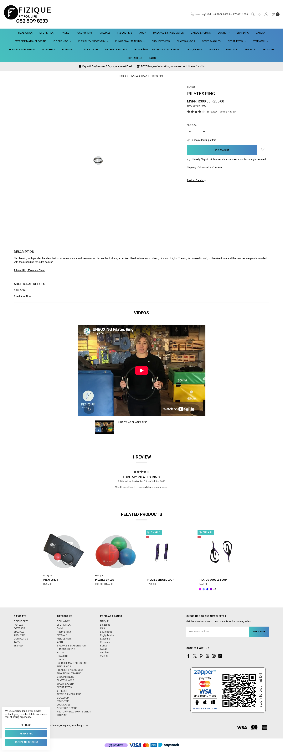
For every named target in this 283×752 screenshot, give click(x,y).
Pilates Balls (104, 579)
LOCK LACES (91, 49)
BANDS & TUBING (201, 32)
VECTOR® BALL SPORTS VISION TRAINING (157, 49)
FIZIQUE (104, 621)
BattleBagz (106, 631)
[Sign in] (266, 14)
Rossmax (105, 642)
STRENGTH (259, 41)
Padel (65, 32)
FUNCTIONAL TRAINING (128, 41)
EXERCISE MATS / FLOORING (31, 41)
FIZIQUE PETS (124, 32)
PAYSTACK (232, 49)
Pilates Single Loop (160, 579)
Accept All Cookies (26, 742)
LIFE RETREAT (47, 32)
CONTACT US (134, 58)
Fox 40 (103, 649)
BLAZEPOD (48, 49)
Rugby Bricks (84, 32)
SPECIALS (105, 32)
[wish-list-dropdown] (263, 149)
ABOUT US (268, 49)
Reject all (26, 733)
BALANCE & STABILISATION (168, 32)
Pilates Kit (50, 579)
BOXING (222, 32)
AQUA (142, 32)
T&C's (152, 58)
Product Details (195, 180)
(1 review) (212, 111)
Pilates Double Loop (213, 579)
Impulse (104, 652)
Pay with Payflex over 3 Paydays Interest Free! (107, 66)
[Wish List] (259, 14)
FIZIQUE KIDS (61, 41)
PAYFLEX (214, 49)
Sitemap (18, 645)
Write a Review (228, 111)
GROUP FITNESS (161, 41)
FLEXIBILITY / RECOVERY (92, 41)
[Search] (253, 14)
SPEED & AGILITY (211, 41)
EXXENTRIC (68, 49)
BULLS (103, 645)
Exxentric (105, 638)
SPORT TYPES (235, 41)
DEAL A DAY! (25, 32)
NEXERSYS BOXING (116, 49)
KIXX (102, 628)
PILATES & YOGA (186, 41)
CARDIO (260, 32)
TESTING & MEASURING (22, 49)
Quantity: (192, 124)
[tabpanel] (64, 561)
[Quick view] (81, 534)
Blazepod (105, 624)
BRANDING (243, 32)
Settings (26, 725)
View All (104, 656)
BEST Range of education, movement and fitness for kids (172, 66)
